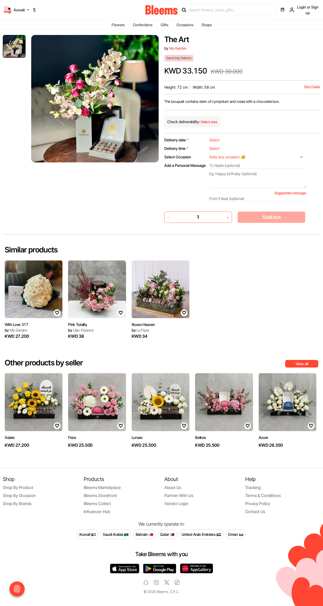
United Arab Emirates (199, 534)
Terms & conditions (263, 495)
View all (302, 363)
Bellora (200, 437)
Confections (143, 24)
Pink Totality (77, 324)
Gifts (164, 24)
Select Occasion (177, 157)
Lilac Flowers (81, 330)
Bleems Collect (97, 503)
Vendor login (176, 503)
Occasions (184, 24)
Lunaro (137, 437)
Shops (206, 24)
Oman (233, 534)
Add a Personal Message (185, 165)
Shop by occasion (19, 495)
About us (172, 487)
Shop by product (18, 487)
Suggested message (290, 193)
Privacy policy (257, 503)
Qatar (165, 534)
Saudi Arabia (113, 534)
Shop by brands (17, 503)
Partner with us (178, 495)
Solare (10, 437)
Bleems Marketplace (102, 487)
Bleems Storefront (100, 495)
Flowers (118, 24)
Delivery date (176, 140)
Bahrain (142, 534)
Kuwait (85, 534)
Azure (263, 437)
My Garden (178, 48)
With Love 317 (16, 324)
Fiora (72, 437)
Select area (208, 122)
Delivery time (176, 148)
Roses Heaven (143, 324)
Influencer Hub (97, 511)
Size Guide (312, 87)
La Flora (140, 330)
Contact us (255, 511)
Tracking (253, 487)
